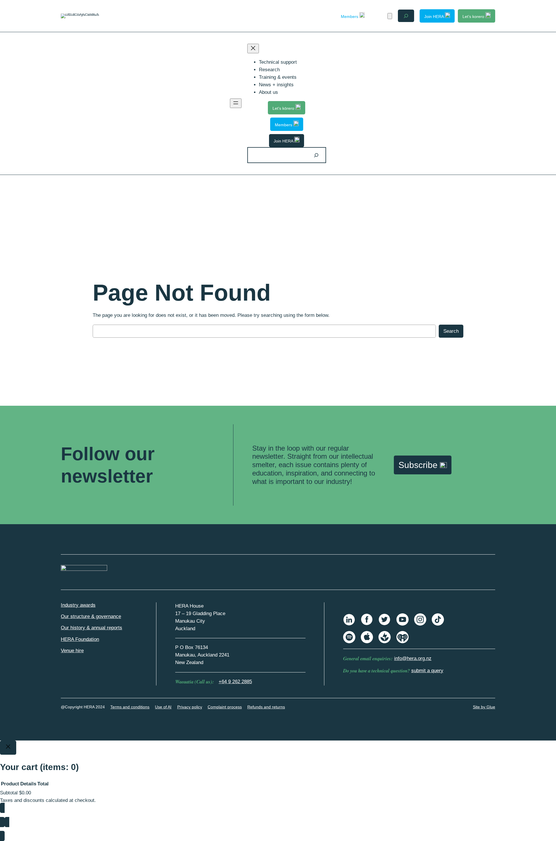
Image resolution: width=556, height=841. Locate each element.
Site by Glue (484, 707)
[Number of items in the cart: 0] (389, 16)
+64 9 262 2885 (235, 681)
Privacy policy (189, 707)
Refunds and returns (266, 707)
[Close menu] (253, 48)
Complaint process (225, 707)
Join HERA (434, 16)
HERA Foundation (80, 639)
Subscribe (419, 465)
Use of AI (163, 707)
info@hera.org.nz (412, 658)
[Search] (316, 155)
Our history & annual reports (91, 627)
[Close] (8, 748)
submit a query (427, 670)
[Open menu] (236, 103)
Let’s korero (473, 16)
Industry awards (78, 605)
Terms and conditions (129, 707)
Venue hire (72, 650)
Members (350, 16)
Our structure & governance (91, 616)
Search (451, 331)
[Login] (379, 15)
